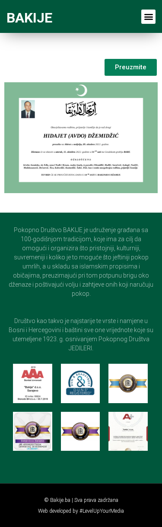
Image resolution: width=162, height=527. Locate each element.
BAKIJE (29, 18)
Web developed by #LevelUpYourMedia (81, 511)
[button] (148, 17)
